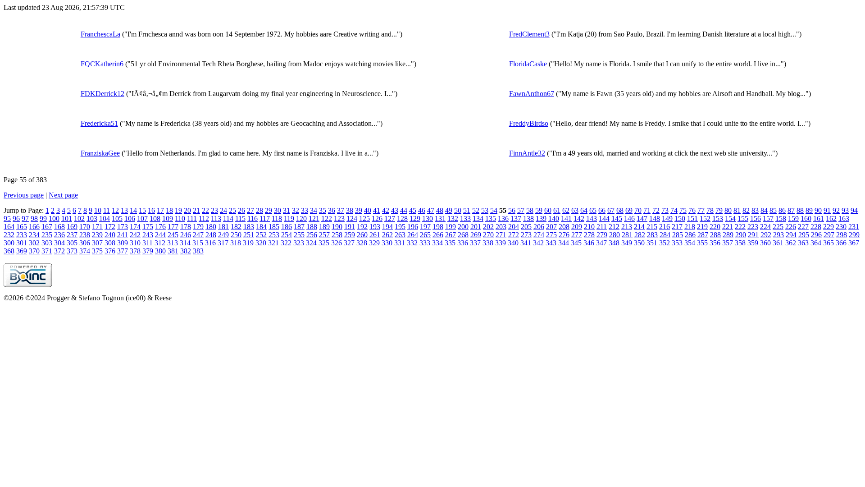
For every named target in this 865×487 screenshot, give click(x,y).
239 (97, 235)
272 (513, 235)
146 (629, 218)
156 (755, 218)
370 (34, 251)
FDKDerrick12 (102, 93)
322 (286, 243)
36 (331, 210)
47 (430, 210)
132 (452, 218)
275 (551, 235)
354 (689, 243)
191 (349, 226)
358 (740, 243)
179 (198, 226)
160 (806, 218)
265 (425, 235)
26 (241, 210)
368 (9, 251)
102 (79, 218)
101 (66, 218)
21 (196, 210)
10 (97, 210)
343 (551, 243)
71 (647, 210)
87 (791, 210)
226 (790, 226)
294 (791, 235)
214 (639, 226)
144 (604, 218)
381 (173, 251)
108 (155, 218)
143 (591, 218)
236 (59, 235)
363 (803, 243)
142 (579, 218)
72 (656, 210)
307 (97, 243)
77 (701, 210)
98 (34, 218)
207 (551, 226)
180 (210, 226)
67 (611, 210)
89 (809, 210)
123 (339, 218)
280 (614, 235)
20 (187, 210)
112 (204, 218)
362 (790, 243)
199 (450, 226)
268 (463, 235)
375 (97, 251)
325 (324, 243)
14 (133, 210)
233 (21, 235)
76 (692, 210)
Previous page (24, 195)
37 (340, 210)
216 (664, 226)
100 (54, 218)
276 (564, 235)
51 (466, 210)
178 (185, 226)
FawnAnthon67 (531, 93)
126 (377, 218)
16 (151, 210)
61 (556, 210)
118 (277, 218)
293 (778, 235)
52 (475, 210)
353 (677, 243)
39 (358, 210)
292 (765, 235)
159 (793, 218)
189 (324, 226)
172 (110, 226)
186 (286, 226)
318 (235, 243)
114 (228, 218)
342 (538, 243)
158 (780, 218)
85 (773, 210)
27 (250, 210)
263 (400, 235)
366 (841, 243)
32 (295, 210)
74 (674, 210)
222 (740, 226)
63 (574, 210)
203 (501, 226)
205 (526, 226)
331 (399, 243)
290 (740, 235)
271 (501, 235)
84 (764, 210)
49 (448, 210)
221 (727, 226)
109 (167, 218)
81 (737, 210)
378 (135, 251)
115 (240, 218)
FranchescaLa (100, 34)
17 (160, 210)
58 (529, 210)
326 (336, 243)
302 (34, 243)
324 (311, 243)
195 (400, 226)
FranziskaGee (100, 153)
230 (841, 226)
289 (728, 235)
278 (589, 235)
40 (367, 210)
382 (185, 251)
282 (639, 235)
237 (72, 235)
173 (122, 226)
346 (588, 243)
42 (385, 210)
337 (475, 243)
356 (715, 243)
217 (677, 226)
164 (9, 226)
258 (337, 235)
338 (488, 243)
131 (440, 218)
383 (198, 251)
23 (214, 210)
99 (43, 218)
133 (465, 218)
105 (117, 218)
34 (313, 210)
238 (84, 235)
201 (475, 226)
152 (705, 218)
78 (710, 210)
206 (538, 226)
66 (602, 210)
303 (46, 243)
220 (715, 226)
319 (248, 243)
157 (768, 218)
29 (268, 210)
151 (692, 218)
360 (765, 243)
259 (349, 235)
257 (324, 235)
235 (46, 235)
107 (142, 218)
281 (627, 235)
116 (252, 218)
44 (403, 210)
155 (743, 218)
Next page (63, 195)
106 (129, 218)
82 (746, 210)
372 (59, 251)
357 (727, 243)
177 (173, 226)
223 (752, 226)
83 (755, 210)
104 (104, 218)
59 (538, 210)
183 (248, 226)
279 (601, 235)
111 (192, 218)
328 (361, 243)
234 (34, 235)
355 (702, 243)
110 (180, 218)
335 (450, 243)
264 (412, 235)
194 (387, 226)
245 (173, 235)
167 (46, 226)
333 (424, 243)
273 (526, 235)
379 (147, 251)
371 (46, 251)
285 (677, 235)
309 (122, 243)
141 (566, 218)
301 (21, 243)
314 (185, 243)
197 (425, 226)
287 (702, 235)
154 (730, 218)
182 (236, 226)
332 (412, 243)
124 (351, 218)
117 (265, 218)
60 (547, 210)
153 (717, 218)
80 (728, 210)
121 (314, 218)
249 (223, 235)
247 (198, 235)
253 (274, 235)
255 (299, 235)
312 (160, 243)
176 (160, 226)
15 (142, 210)
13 (124, 210)
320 (260, 243)
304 (59, 243)
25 (232, 210)
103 (91, 218)
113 (216, 218)
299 (854, 235)
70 (638, 210)
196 (412, 226)
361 (778, 243)
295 (803, 235)
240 (110, 235)
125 (364, 218)
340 (513, 243)
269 (475, 235)
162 (831, 218)
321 (273, 243)
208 (564, 226)
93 (845, 210)
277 (576, 235)
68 (620, 210)
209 (576, 226)
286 (690, 235)
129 (415, 218)
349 (626, 243)
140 (553, 218)
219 (702, 226)
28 (259, 210)
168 (59, 226)
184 (261, 226)
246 (185, 235)
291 (753, 235)
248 (210, 235)
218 (689, 226)
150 (679, 218)
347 (601, 243)
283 (652, 235)
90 (818, 210)
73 (665, 210)
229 (828, 226)
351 (651, 243)
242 (135, 235)
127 (389, 218)
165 (21, 226)
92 (836, 210)
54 (493, 210)
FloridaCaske (528, 64)
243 (147, 235)
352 (664, 243)
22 (205, 210)
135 (490, 218)
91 (827, 210)
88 (800, 210)
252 (261, 235)
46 (421, 210)
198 (437, 226)
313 (172, 243)
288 (715, 235)
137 (515, 218)
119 (289, 218)
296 (816, 235)
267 (450, 235)
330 (387, 243)
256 (311, 235)
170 (84, 226)
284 (665, 235)
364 (815, 243)
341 (525, 243)
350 (639, 243)
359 (752, 243)
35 (322, 210)
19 (178, 210)
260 (362, 235)
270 (488, 235)
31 (286, 210)
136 (503, 218)
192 (362, 226)
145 (616, 218)
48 (439, 210)
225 (778, 226)
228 (815, 226)
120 (301, 218)
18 (169, 210)
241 (122, 235)
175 (147, 226)
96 (16, 218)
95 (7, 218)
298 (841, 235)
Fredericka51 (99, 123)
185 (274, 226)
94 (854, 210)
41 (376, 210)
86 (782, 210)
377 (122, 251)
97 (25, 218)
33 (304, 210)
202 (488, 226)
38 (349, 210)
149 (667, 218)
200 (463, 226)
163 (843, 218)
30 (277, 210)
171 (97, 226)
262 (387, 235)
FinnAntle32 (527, 153)
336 (462, 243)
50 (457, 210)
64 (583, 210)
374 (84, 251)
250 (236, 235)
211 (601, 226)
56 (511, 210)
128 (402, 218)
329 (374, 243)
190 (337, 226)
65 (592, 210)
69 (629, 210)
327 (349, 243)
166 (34, 226)
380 (160, 251)
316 (210, 243)
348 (614, 243)
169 (72, 226)
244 (160, 235)
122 (326, 218)
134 (478, 218)
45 (412, 210)
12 (115, 210)
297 (829, 235)
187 (299, 226)
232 (9, 235)
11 (106, 210)
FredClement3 (529, 34)
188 (311, 226)
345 (576, 243)
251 (248, 235)
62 (565, 210)
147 (642, 218)
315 (197, 243)
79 (719, 210)
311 (147, 243)
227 (803, 226)
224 (765, 226)
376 (110, 251)
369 (21, 251)
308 (110, 243)
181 (223, 226)
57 (520, 210)
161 (818, 218)
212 (614, 226)
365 (828, 243)
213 (626, 226)
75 (683, 210)
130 (427, 218)
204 (513, 226)
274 (538, 235)
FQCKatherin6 (102, 64)
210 (589, 226)
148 (654, 218)
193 (374, 226)
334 (437, 243)
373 (72, 251)
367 (853, 243)
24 (223, 210)
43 (394, 210)
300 (9, 243)
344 (563, 243)
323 (298, 243)
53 (484, 210)
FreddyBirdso (528, 123)
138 (528, 218)
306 (84, 243)
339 (500, 243)
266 (437, 235)
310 (135, 243)
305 (72, 243)
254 (286, 235)
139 (541, 218)
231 (853, 226)
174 (135, 226)
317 (223, 243)
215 (651, 226)
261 (374, 235)
